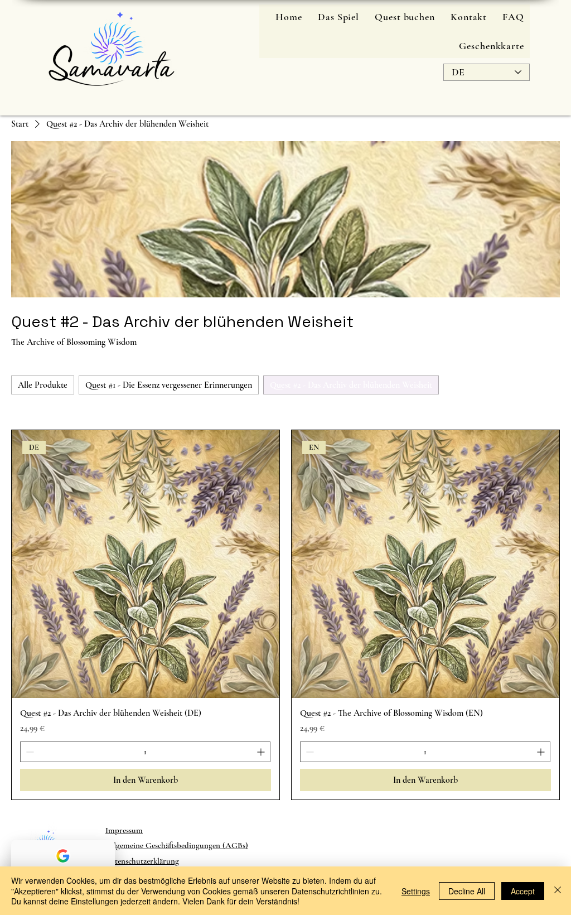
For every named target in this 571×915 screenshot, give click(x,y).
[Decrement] (29, 752)
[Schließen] (557, 890)
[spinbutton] (145, 752)
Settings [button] (415, 891)
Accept (523, 891)
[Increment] (262, 752)
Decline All (466, 891)
